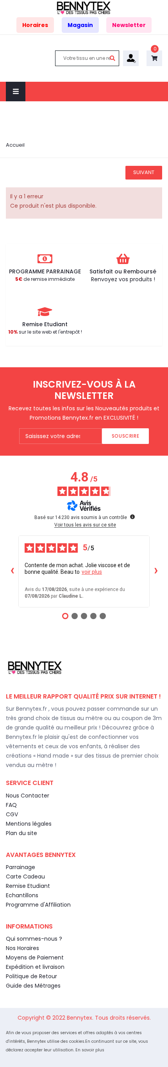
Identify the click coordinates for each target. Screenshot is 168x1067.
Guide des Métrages (33, 986)
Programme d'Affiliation (38, 905)
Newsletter (129, 25)
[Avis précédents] (12, 571)
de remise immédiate (45, 279)
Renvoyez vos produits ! (123, 279)
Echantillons (22, 895)
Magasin (80, 25)
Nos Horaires (22, 948)
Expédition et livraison (35, 967)
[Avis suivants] (155, 571)
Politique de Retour (31, 976)
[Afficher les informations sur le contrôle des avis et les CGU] (132, 517)
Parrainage (20, 867)
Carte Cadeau (25, 876)
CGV (12, 814)
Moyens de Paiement (35, 957)
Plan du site (21, 833)
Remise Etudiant (28, 886)
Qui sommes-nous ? (34, 939)
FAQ (11, 805)
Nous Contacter (27, 795)
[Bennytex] (84, 7)
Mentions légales (29, 824)
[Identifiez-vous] (131, 58)
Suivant (143, 172)
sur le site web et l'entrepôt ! (45, 332)
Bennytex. (81, 1018)
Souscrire (125, 436)
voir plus (92, 572)
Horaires (35, 25)
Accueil (15, 145)
